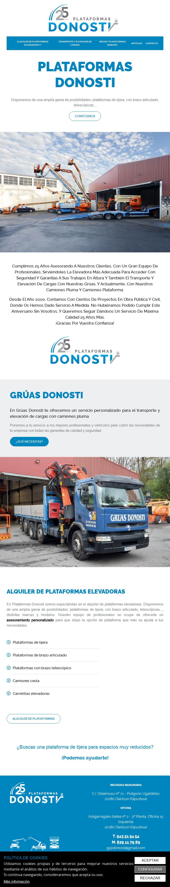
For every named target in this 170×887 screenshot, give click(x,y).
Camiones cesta (26, 681)
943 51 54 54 (128, 836)
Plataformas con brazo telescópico (42, 668)
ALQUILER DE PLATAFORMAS (33, 718)
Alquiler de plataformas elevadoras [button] (32, 43)
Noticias (136, 43)
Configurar (150, 869)
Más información (17, 881)
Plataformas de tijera (30, 642)
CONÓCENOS (85, 116)
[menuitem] (32, 43)
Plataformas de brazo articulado (40, 655)
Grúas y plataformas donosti (112, 43)
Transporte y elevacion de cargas (75, 43)
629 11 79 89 (128, 842)
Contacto (152, 43)
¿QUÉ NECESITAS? (29, 441)
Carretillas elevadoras (31, 694)
